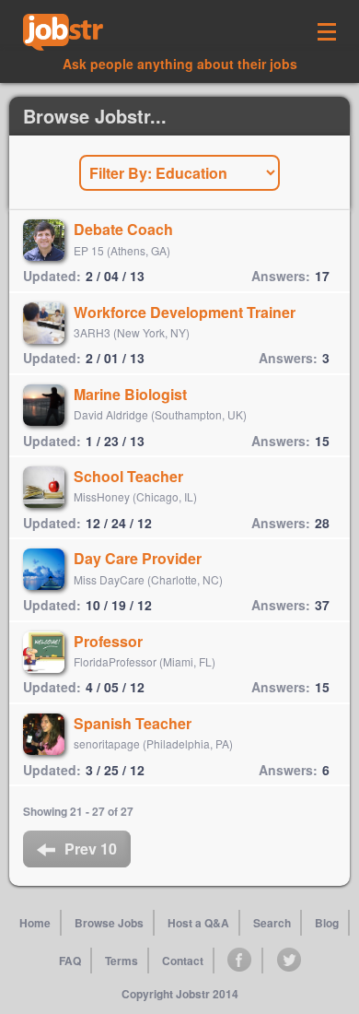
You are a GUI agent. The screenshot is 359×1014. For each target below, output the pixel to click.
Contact (182, 960)
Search (272, 922)
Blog (327, 922)
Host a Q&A (198, 922)
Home (35, 922)
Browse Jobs (109, 922)
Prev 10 (90, 848)
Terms (121, 960)
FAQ (70, 960)
